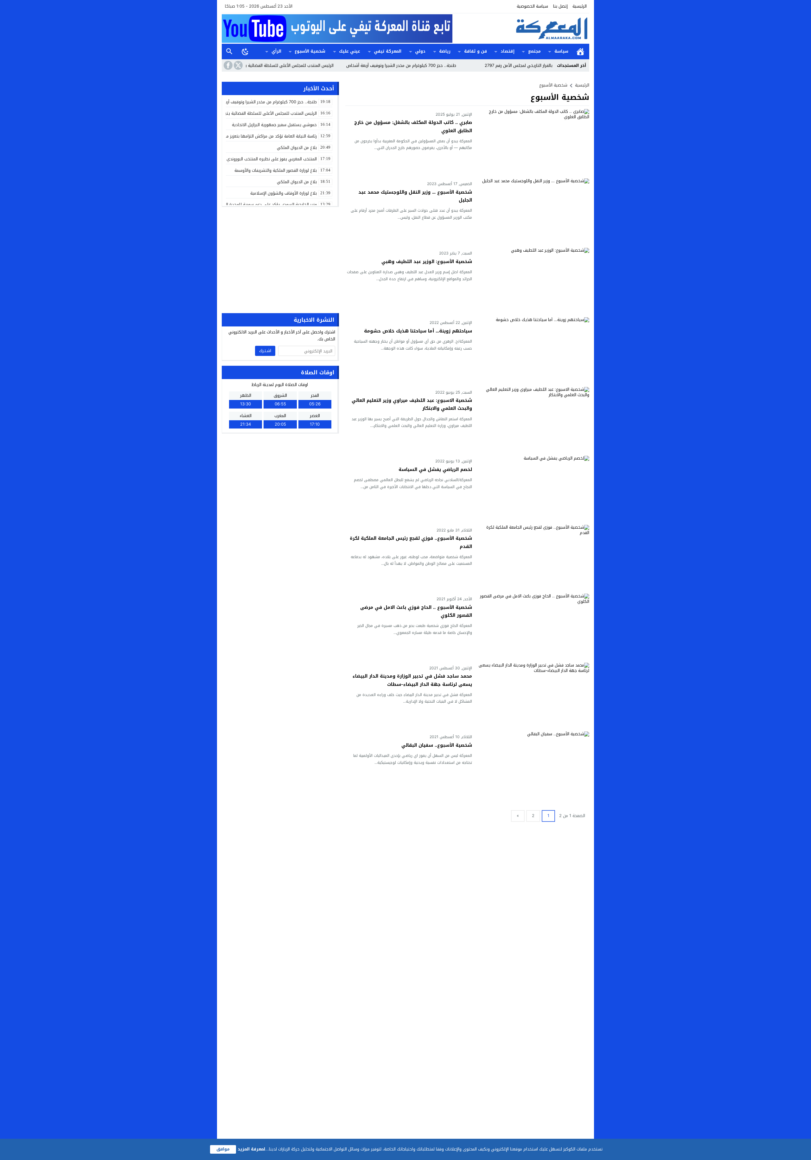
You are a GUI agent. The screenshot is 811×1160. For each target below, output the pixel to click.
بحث (229, 51)
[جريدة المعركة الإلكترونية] (520, 28)
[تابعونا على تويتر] (238, 65)
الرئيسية (579, 6)
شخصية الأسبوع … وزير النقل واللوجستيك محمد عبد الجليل (415, 196)
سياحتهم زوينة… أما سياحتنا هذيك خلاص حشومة (418, 331)
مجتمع (534, 51)
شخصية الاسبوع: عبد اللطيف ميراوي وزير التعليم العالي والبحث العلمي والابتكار (412, 404)
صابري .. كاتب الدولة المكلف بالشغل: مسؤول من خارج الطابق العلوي (413, 126)
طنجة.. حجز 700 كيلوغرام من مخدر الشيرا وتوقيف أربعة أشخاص (433, 65)
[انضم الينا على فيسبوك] (227, 65)
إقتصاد (507, 51)
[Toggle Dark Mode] (245, 51)
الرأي (276, 51)
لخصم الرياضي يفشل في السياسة (435, 469)
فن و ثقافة (475, 51)
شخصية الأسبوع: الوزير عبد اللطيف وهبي (426, 261)
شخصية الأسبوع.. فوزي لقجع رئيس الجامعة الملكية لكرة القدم (411, 542)
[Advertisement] (280, 259)
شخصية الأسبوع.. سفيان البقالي (436, 745)
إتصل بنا (560, 6)
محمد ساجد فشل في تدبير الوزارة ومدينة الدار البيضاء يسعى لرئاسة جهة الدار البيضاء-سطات (412, 680)
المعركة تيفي (387, 51)
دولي (420, 51)
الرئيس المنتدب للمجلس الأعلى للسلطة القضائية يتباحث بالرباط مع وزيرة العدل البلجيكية (287, 65)
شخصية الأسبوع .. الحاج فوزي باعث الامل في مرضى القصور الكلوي (416, 611)
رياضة (444, 51)
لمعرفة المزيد (251, 1149)
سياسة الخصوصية (532, 6)
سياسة (561, 51)
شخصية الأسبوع (310, 51)
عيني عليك (349, 51)
